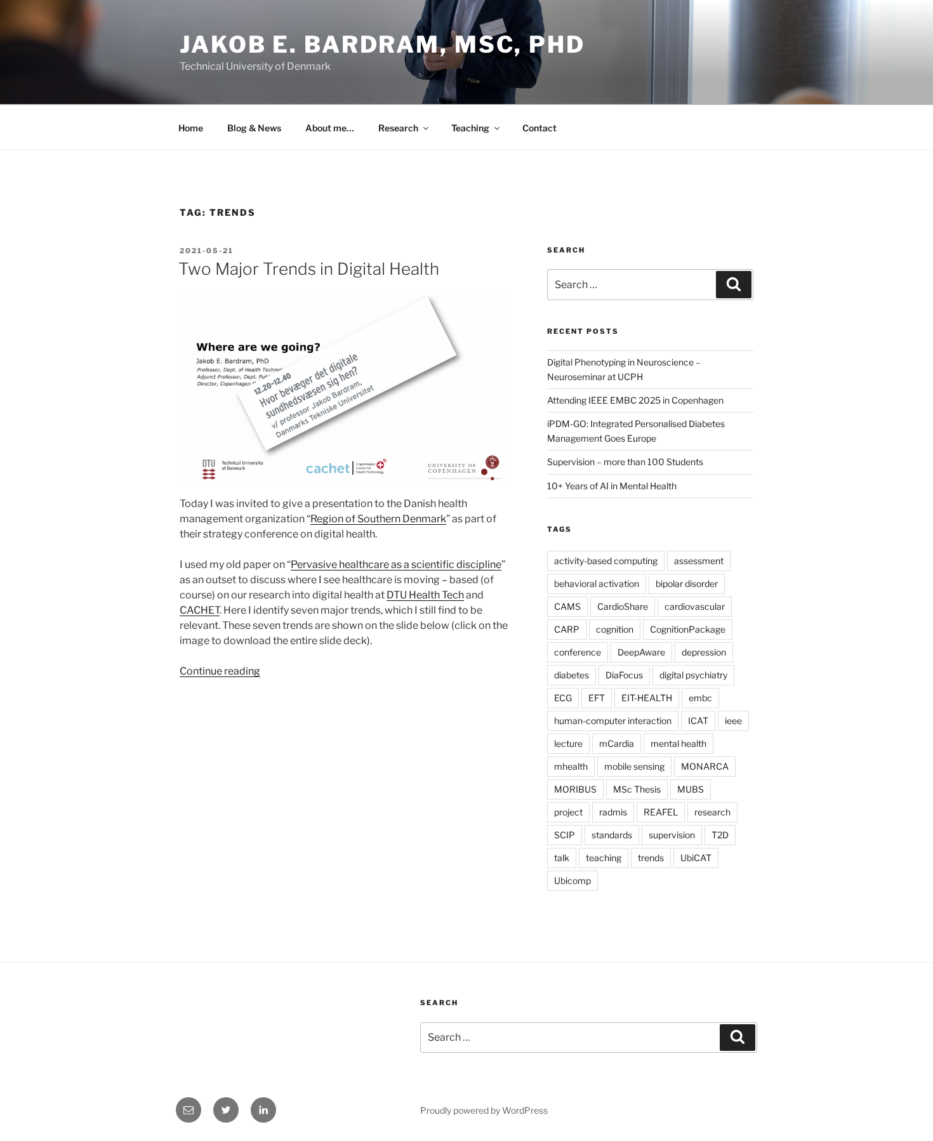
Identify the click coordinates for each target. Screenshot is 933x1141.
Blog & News (254, 127)
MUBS (690, 789)
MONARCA (705, 766)
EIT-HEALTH (646, 697)
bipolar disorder (687, 583)
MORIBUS (575, 789)
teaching (603, 857)
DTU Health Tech (425, 595)
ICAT (698, 720)
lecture (568, 743)
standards (612, 834)
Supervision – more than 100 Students (625, 461)
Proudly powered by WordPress (484, 1110)
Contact (539, 127)
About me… (329, 127)
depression (704, 652)
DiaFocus (624, 674)
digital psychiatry (693, 674)
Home (190, 127)
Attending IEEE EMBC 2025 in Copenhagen (635, 400)
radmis (613, 812)
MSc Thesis (637, 789)
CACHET (200, 610)
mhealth (571, 766)
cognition (614, 629)
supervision (672, 834)
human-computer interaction (613, 720)
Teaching (470, 127)
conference (577, 652)
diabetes (571, 674)
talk (561, 857)
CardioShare (622, 606)
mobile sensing (634, 766)
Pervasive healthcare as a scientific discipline (396, 564)
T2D (720, 834)
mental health (678, 743)
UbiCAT (695, 857)
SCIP (564, 834)
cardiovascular (695, 606)
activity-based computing (606, 560)
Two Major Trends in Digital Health (308, 269)
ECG (563, 697)
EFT (596, 697)
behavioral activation (596, 583)
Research (398, 127)
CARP (566, 629)
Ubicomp (572, 880)
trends (651, 857)
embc (700, 697)
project (568, 812)
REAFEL (661, 812)
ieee (733, 720)
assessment (699, 560)
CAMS (567, 606)
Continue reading (220, 671)
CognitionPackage (687, 629)
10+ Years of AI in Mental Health (612, 485)
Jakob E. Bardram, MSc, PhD (382, 44)
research (712, 812)
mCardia (616, 743)
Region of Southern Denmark (378, 519)
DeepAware (641, 652)
